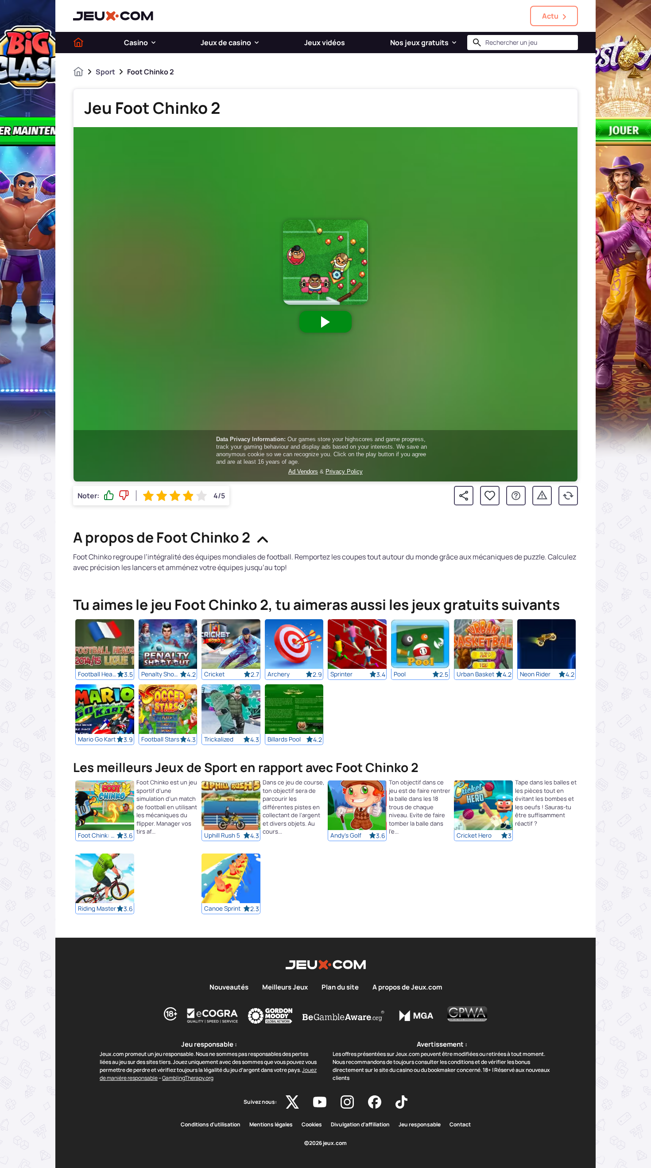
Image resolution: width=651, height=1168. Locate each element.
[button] (153, 42)
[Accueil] (78, 42)
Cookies (312, 1124)
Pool (400, 674)
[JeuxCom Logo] (113, 16)
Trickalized (218, 739)
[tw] (292, 1102)
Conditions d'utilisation (210, 1124)
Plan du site (340, 987)
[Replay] (568, 495)
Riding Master (97, 909)
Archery (278, 674)
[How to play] (516, 495)
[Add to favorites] (489, 495)
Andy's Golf (345, 836)
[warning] (542, 495)
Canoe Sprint (222, 909)
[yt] (319, 1102)
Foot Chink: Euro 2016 (97, 836)
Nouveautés (228, 987)
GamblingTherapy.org (187, 1078)
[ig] (347, 1102)
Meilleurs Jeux (285, 987)
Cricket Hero (474, 836)
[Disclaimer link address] (212, 1016)
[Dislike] (124, 495)
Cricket (214, 674)
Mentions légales (271, 1124)
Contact (460, 1124)
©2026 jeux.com (325, 1143)
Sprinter (341, 674)
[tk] (401, 1102)
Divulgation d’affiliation (360, 1124)
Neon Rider (535, 674)
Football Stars (160, 739)
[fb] (374, 1102)
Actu (550, 16)
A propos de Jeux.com (407, 987)
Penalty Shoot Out (160, 674)
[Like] (109, 495)
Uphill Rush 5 (222, 836)
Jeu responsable (420, 1124)
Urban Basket (475, 674)
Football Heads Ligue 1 (97, 674)
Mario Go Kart (97, 739)
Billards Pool (284, 739)
